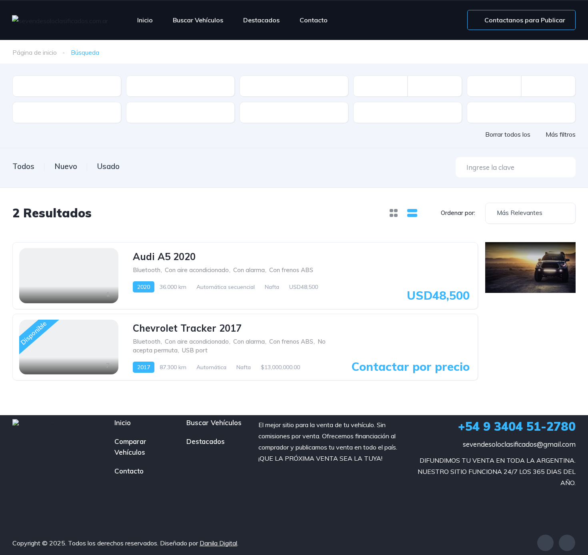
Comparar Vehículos (130, 446)
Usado (108, 166)
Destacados (261, 20)
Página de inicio (34, 52)
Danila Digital (218, 543)
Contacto (314, 20)
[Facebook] (545, 543)
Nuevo (65, 166)
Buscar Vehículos (198, 20)
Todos (23, 166)
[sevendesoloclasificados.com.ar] (60, 20)
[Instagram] (567, 543)
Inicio (145, 20)
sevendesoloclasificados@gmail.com (519, 444)
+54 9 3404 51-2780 (517, 426)
